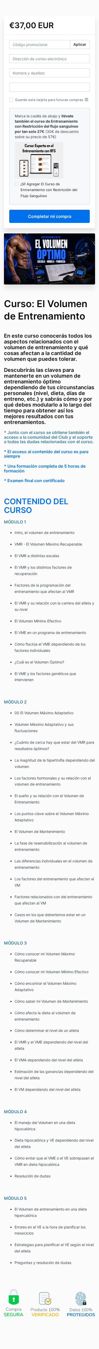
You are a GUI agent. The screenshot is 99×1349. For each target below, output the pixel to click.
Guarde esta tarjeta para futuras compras (51, 100)
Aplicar (79, 44)
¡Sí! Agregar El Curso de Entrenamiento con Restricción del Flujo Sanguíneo (49, 190)
